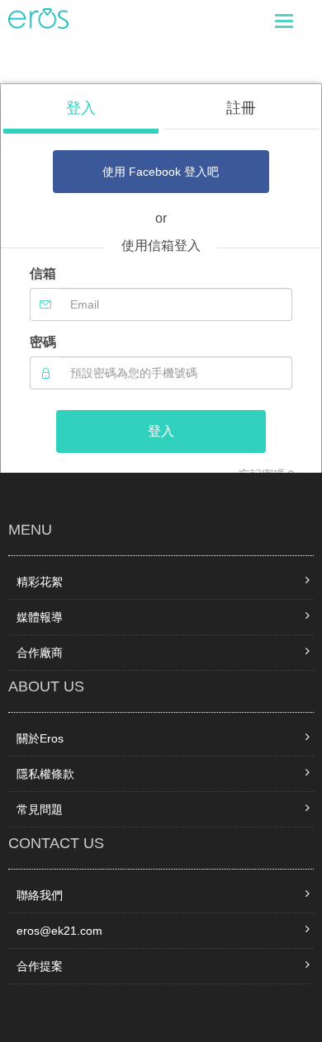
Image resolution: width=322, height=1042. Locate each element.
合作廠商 (40, 652)
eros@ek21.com (59, 930)
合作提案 (40, 966)
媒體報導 (40, 617)
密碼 (43, 342)
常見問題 (40, 809)
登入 (161, 431)
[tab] (81, 115)
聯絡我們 (40, 895)
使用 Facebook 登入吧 (160, 171)
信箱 (43, 273)
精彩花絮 (40, 581)
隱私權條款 (45, 773)
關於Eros (40, 738)
